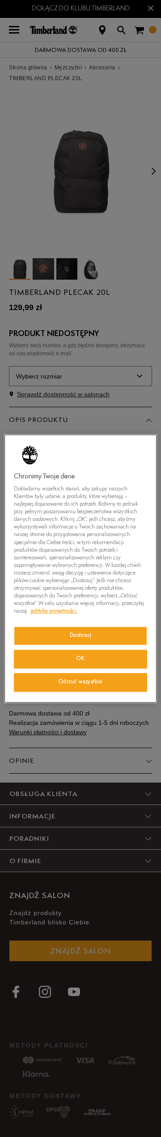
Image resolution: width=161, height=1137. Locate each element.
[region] (80, 568)
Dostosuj (81, 635)
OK (80, 658)
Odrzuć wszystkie (80, 682)
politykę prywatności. (53, 611)
